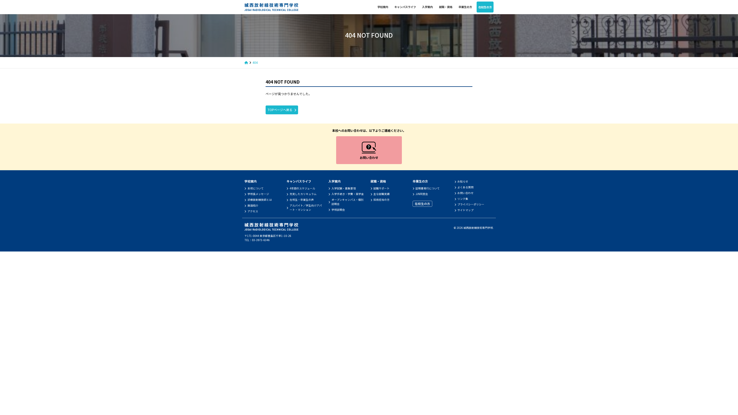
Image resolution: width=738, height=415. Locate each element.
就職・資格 (445, 7)
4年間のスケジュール (302, 188)
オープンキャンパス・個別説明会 (348, 202)
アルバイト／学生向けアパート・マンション (306, 207)
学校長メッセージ (258, 194)
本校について (256, 188)
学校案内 (382, 7)
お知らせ (462, 181)
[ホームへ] (246, 62)
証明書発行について (428, 188)
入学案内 (427, 7)
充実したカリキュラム (303, 194)
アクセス (253, 211)
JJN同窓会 (422, 194)
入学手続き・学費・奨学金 (348, 194)
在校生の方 (485, 7)
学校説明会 (338, 210)
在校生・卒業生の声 (302, 200)
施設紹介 (253, 205)
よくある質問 (465, 187)
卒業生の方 (465, 7)
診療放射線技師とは (260, 200)
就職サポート (381, 188)
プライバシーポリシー (470, 204)
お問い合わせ (465, 193)
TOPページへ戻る (280, 109)
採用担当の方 (381, 200)
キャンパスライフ (405, 7)
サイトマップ (465, 210)
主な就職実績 (381, 194)
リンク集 (462, 199)
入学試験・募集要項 (344, 188)
